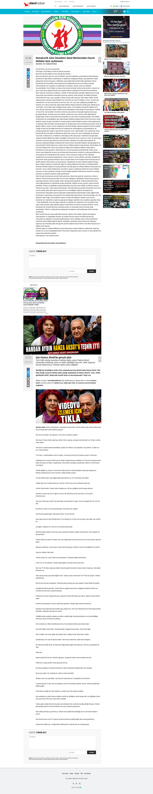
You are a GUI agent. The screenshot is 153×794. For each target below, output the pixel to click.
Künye (71, 773)
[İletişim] (124, 11)
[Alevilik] (55, 6)
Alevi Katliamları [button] (46, 11)
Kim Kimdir (87, 773)
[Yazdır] (28, 82)
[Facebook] (28, 69)
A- (100, 61)
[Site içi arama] (128, 11)
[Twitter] (28, 73)
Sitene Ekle (72, 1)
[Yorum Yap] (28, 86)
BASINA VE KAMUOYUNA (46, 64)
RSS (82, 773)
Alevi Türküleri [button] (75, 11)
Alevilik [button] (56, 11)
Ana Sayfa (65, 773)
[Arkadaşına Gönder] (28, 79)
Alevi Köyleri (86, 11)
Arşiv (66, 1)
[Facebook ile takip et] (73, 783)
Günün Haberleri (58, 1)
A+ (100, 58)
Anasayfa (27, 11)
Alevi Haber (35, 11)
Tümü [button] (94, 11)
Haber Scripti (75, 787)
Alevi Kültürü (65, 11)
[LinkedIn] (28, 76)
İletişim (77, 773)
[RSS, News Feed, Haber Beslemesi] (76, 783)
